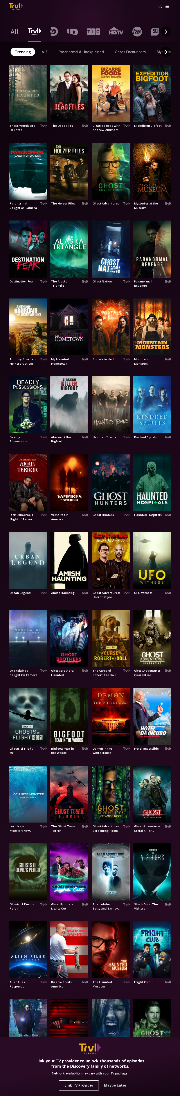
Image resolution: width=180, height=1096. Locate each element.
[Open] (167, 6)
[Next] (166, 31)
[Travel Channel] (16, 6)
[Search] (158, 6)
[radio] (15, 31)
